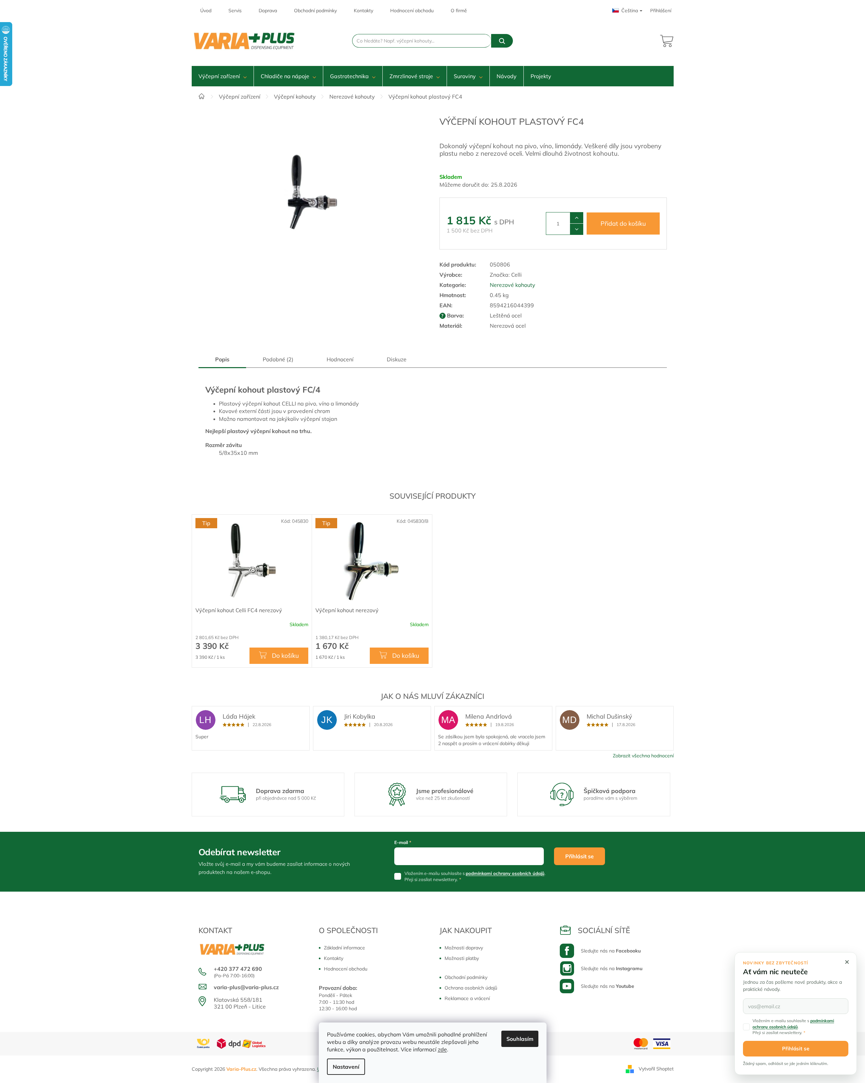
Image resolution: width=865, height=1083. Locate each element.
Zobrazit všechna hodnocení (643, 756)
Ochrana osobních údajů (471, 988)
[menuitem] (223, 76)
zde (442, 1049)
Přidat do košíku (623, 223)
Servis (235, 10)
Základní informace (344, 948)
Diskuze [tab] (396, 359)
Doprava (268, 10)
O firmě (459, 10)
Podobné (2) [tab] (278, 359)
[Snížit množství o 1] (576, 229)
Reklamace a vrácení (467, 998)
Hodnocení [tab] (340, 359)
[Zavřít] (847, 962)
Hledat (502, 41)
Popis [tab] (222, 359)
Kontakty (363, 10)
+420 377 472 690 (238, 968)
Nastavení (346, 1066)
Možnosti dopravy (464, 948)
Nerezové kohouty (512, 284)
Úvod (205, 10)
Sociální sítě (604, 930)
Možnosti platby (462, 958)
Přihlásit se (579, 856)
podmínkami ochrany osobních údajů (505, 873)
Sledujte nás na (611, 951)
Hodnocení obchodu (412, 10)
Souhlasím (519, 1038)
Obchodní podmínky (315, 10)
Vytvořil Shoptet (656, 1069)
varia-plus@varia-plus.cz (246, 987)
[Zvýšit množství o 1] (576, 217)
